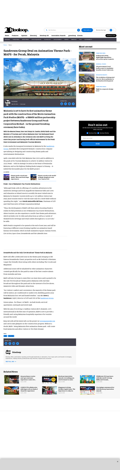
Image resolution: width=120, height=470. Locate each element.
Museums (7, 39)
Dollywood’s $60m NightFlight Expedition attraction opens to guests (105, 57)
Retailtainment (58, 39)
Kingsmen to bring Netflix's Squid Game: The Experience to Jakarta (66, 389)
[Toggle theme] (111, 30)
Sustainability (88, 39)
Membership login (101, 30)
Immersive (74, 39)
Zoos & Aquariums (36, 39)
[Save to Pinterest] (69, 103)
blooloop (15, 101)
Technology (47, 39)
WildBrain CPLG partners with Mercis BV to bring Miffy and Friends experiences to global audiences (104, 379)
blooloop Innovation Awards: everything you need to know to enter (66, 377)
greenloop (72, 35)
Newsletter (111, 35)
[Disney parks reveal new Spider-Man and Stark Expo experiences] (6, 177)
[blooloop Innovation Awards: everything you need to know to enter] (49, 379)
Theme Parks (16, 39)
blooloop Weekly (104, 133)
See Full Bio (10, 361)
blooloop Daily (93, 133)
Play (80, 39)
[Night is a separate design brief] (87, 88)
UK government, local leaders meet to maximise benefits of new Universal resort (104, 68)
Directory (33, 35)
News (7, 35)
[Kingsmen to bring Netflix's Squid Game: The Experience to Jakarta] (49, 390)
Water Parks (25, 39)
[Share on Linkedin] (61, 103)
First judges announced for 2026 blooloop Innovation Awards (105, 389)
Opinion (24, 35)
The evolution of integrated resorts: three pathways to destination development (105, 79)
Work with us (87, 30)
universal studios (101, 64)
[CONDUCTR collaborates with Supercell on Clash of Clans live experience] (11, 390)
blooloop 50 (44, 35)
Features (15, 35)
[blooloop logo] (17, 30)
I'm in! (98, 144)
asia (5, 335)
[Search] (78, 30)
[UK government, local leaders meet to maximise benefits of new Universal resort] (87, 67)
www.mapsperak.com (47, 321)
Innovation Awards (58, 35)
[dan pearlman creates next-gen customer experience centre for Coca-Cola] (11, 379)
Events (80, 35)
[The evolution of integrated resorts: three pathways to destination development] (87, 78)
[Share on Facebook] (73, 103)
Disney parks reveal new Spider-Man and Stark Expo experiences (20, 177)
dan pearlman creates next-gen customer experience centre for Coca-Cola (27, 378)
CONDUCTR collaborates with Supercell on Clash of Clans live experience (29, 389)
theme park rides (100, 53)
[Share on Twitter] (65, 103)
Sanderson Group (46, 298)
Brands (66, 39)
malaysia (11, 335)
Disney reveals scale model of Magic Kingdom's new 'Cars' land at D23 (47, 177)
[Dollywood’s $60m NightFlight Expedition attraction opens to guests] (87, 56)
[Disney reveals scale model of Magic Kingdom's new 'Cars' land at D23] (33, 177)
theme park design (101, 86)
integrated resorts (101, 74)
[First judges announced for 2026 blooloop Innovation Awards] (87, 390)
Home (5, 45)
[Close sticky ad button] (117, 461)
